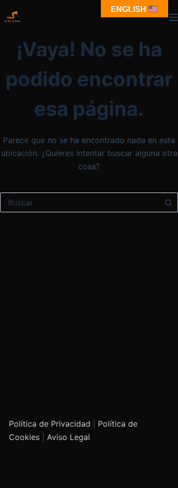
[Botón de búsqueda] (168, 202)
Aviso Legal (68, 437)
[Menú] (173, 17)
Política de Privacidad (49, 424)
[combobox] (79, 202)
